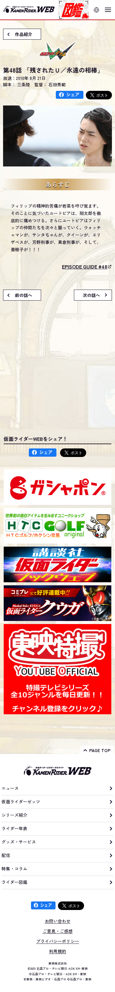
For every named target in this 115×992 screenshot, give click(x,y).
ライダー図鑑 (14, 882)
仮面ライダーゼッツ (21, 801)
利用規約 (57, 951)
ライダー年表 (14, 828)
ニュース (10, 788)
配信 (6, 855)
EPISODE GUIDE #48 (84, 266)
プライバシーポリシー (57, 941)
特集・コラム (14, 868)
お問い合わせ (58, 921)
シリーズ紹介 (14, 815)
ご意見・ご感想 (58, 931)
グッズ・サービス (19, 842)
